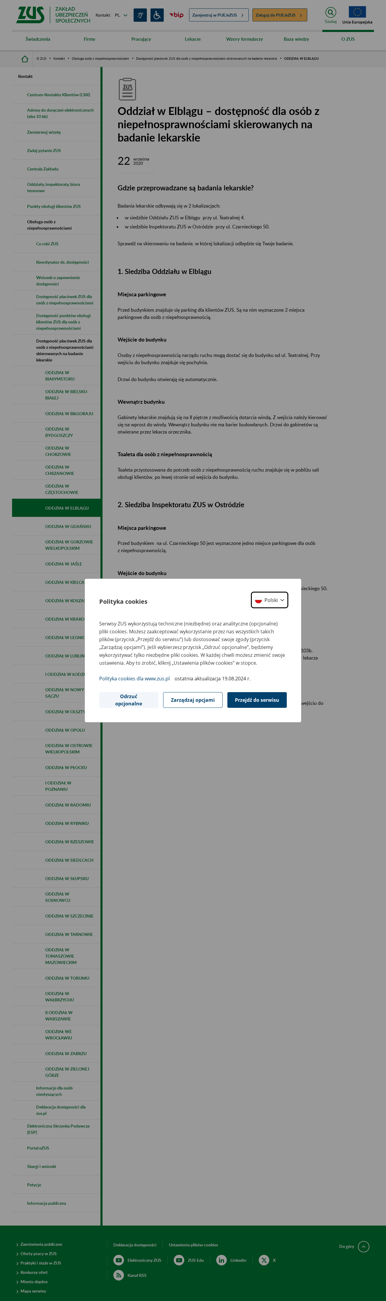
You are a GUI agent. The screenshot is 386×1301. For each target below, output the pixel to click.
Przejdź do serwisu (257, 700)
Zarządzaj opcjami (193, 700)
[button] (269, 600)
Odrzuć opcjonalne (128, 700)
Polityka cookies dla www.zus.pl (134, 678)
